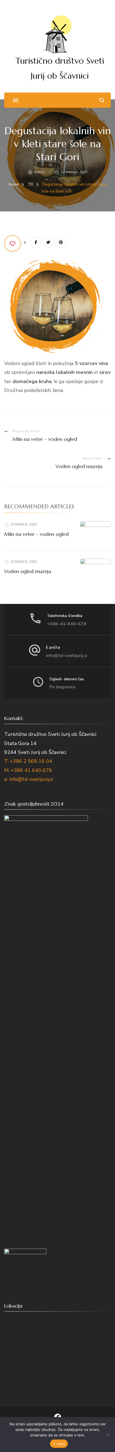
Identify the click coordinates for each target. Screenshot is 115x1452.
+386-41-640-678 (66, 624)
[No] (108, 1434)
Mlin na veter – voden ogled (36, 534)
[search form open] (101, 100)
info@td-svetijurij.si (66, 656)
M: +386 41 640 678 (28, 770)
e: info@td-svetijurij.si (28, 779)
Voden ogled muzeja (27, 571)
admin (39, 172)
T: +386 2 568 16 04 (28, 761)
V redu (59, 1443)
